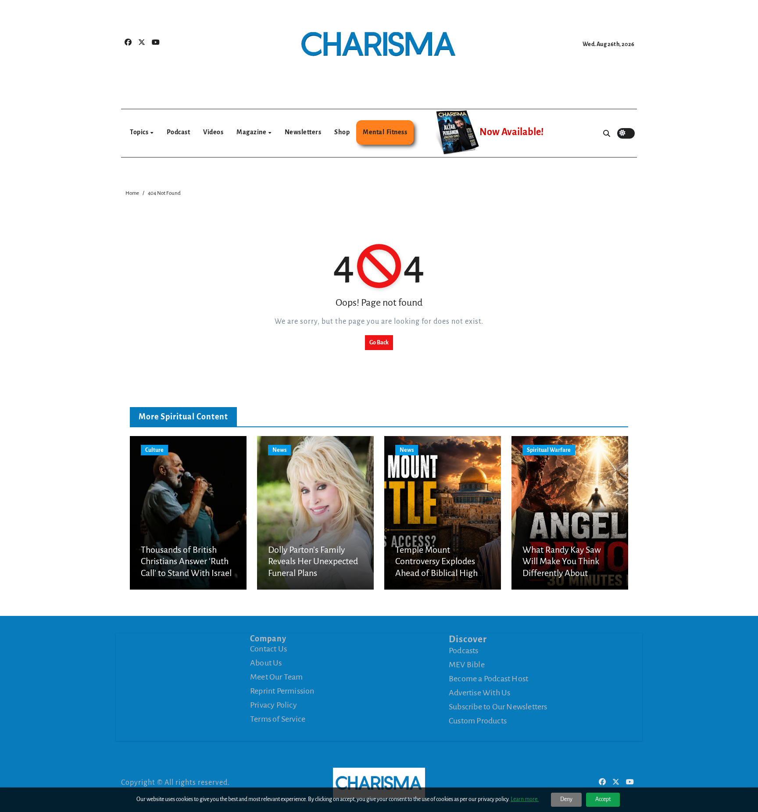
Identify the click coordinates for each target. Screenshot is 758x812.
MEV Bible (467, 664)
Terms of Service (277, 719)
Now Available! (511, 132)
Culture (154, 450)
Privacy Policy (273, 705)
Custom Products (478, 720)
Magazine (252, 132)
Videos (213, 132)
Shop (342, 132)
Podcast (178, 132)
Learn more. (525, 799)
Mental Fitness (385, 132)
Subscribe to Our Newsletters (498, 706)
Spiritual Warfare (549, 450)
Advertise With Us (479, 692)
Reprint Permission (282, 691)
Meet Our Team (276, 676)
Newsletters (303, 132)
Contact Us (268, 648)
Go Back (379, 343)
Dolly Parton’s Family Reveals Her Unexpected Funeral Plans (313, 561)
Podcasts (464, 650)
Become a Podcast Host (488, 678)
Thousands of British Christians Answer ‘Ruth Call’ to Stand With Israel (186, 561)
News (279, 450)
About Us (266, 662)
